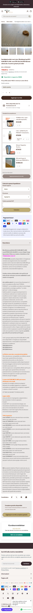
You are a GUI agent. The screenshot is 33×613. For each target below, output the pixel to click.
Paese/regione (7, 185)
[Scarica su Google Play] (13, 2)
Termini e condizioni (20, 568)
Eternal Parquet (10, 604)
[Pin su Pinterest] (21, 497)
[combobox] (16, 16)
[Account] (28, 11)
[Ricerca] (29, 16)
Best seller (10, 21)
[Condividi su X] (17, 497)
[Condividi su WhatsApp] (26, 497)
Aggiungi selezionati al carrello (16, 176)
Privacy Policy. (5, 570)
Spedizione (11, 71)
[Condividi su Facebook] (12, 497)
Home (3, 21)
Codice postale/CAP (8, 201)
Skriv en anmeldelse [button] (16, 535)
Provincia (5, 193)
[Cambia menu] (2, 11)
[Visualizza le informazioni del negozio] (29, 105)
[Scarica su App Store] (20, 2)
